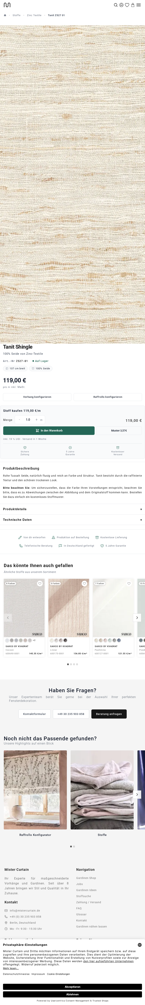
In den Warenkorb (51, 430)
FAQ (79, 908)
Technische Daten (17, 519)
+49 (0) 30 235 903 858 (25, 916)
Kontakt (81, 920)
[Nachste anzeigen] (137, 618)
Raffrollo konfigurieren (107, 396)
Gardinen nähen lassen (91, 926)
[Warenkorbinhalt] (133, 5)
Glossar (81, 914)
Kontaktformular (34, 714)
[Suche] (115, 5)
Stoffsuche (83, 896)
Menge (72, 420)
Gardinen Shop (86, 877)
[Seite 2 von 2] (74, 846)
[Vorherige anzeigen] (8, 618)
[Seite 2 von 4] (71, 664)
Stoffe (17, 15)
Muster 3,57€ (119, 430)
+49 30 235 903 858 (71, 714)
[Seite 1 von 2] (71, 846)
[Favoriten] (127, 5)
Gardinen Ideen (86, 890)
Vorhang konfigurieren (37, 396)
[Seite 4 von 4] (77, 664)
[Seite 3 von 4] (74, 664)
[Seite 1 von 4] (68, 664)
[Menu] (138, 5)
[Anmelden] (121, 5)
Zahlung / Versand (88, 902)
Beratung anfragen (109, 714)
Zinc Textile (34, 15)
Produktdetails (15, 509)
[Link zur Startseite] (58, 5)
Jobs (79, 884)
